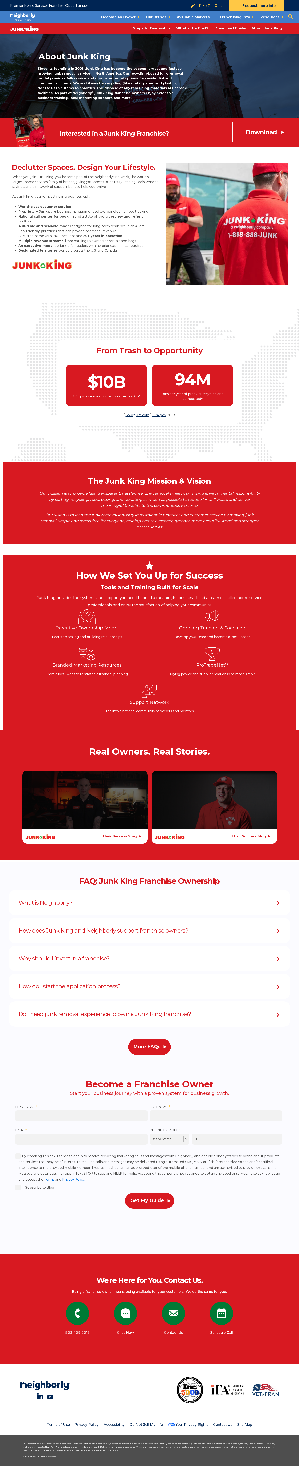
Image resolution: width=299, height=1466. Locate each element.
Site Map (244, 1424)
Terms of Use (58, 1424)
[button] (149, 902)
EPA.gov (159, 415)
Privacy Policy (87, 1424)
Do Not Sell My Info (146, 1424)
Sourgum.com (137, 415)
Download (261, 132)
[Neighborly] (22, 17)
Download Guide (230, 28)
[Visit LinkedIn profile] (40, 1396)
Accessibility (114, 1424)
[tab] (149, 902)
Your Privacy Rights (191, 1424)
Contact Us (222, 1424)
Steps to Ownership (151, 28)
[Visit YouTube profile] (50, 1396)
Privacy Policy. (73, 1179)
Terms (49, 1179)
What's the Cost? (192, 28)
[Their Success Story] (85, 806)
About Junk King (267, 28)
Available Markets (193, 17)
